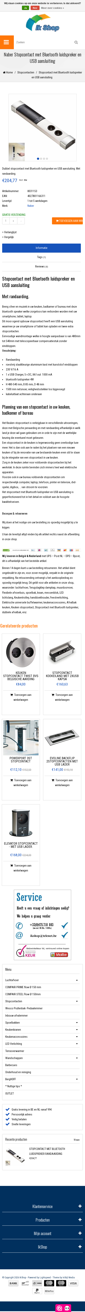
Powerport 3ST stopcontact (20, 760)
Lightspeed (45, 1277)
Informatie (41, 247)
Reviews (41, 266)
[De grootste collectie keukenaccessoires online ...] (42, 22)
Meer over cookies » (52, 8)
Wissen (77, 1139)
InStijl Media (69, 1277)
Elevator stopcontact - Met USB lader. (21, 845)
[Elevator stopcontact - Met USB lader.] (21, 823)
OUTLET (9, 1093)
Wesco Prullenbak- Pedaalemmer (23, 1008)
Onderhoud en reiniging (18, 1072)
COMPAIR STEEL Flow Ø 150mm (23, 994)
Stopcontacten (25, 72)
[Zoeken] (76, 42)
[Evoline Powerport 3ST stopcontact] (21, 737)
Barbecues (11, 1065)
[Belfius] (49, 1291)
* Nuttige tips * (13, 1086)
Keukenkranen (13, 1029)
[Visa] (73, 1283)
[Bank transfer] (13, 1283)
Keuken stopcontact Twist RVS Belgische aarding (20, 676)
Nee (35, 8)
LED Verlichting (13, 1043)
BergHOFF (10, 1079)
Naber (30, 205)
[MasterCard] (49, 1283)
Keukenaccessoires (16, 1036)
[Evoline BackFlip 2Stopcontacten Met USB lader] (62, 737)
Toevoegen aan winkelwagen (71, 220)
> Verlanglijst (9, 232)
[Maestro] (61, 1283)
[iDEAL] (37, 1283)
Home (9, 72)
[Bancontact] (25, 1283)
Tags (41, 257)
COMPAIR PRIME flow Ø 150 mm (23, 987)
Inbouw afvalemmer (16, 1015)
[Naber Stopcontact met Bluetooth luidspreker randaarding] (16, 1156)
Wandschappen (14, 1058)
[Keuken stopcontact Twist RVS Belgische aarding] (21, 652)
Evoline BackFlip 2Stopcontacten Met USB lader (62, 761)
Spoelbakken (12, 1022)
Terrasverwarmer (14, 1051)
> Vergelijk (8, 237)
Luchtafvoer (12, 980)
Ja (25, 8)
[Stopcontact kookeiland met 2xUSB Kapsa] (62, 652)
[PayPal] (37, 1291)
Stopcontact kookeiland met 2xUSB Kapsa (62, 676)
